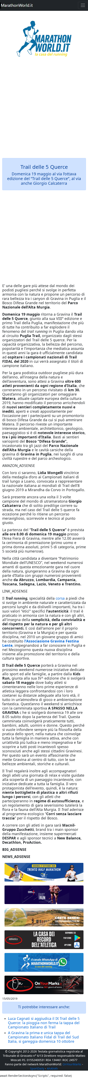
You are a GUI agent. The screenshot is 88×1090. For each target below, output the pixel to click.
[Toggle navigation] (83, 5)
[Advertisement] (44, 110)
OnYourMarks (72, 1064)
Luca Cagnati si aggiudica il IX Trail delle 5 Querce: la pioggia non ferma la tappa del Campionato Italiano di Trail (44, 1022)
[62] (44, 894)
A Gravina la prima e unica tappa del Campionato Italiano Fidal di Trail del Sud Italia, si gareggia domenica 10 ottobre (43, 1037)
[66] (44, 872)
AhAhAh (52, 1068)
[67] (44, 917)
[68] (44, 985)
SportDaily (37, 1068)
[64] (44, 939)
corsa (60, 598)
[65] (44, 962)
